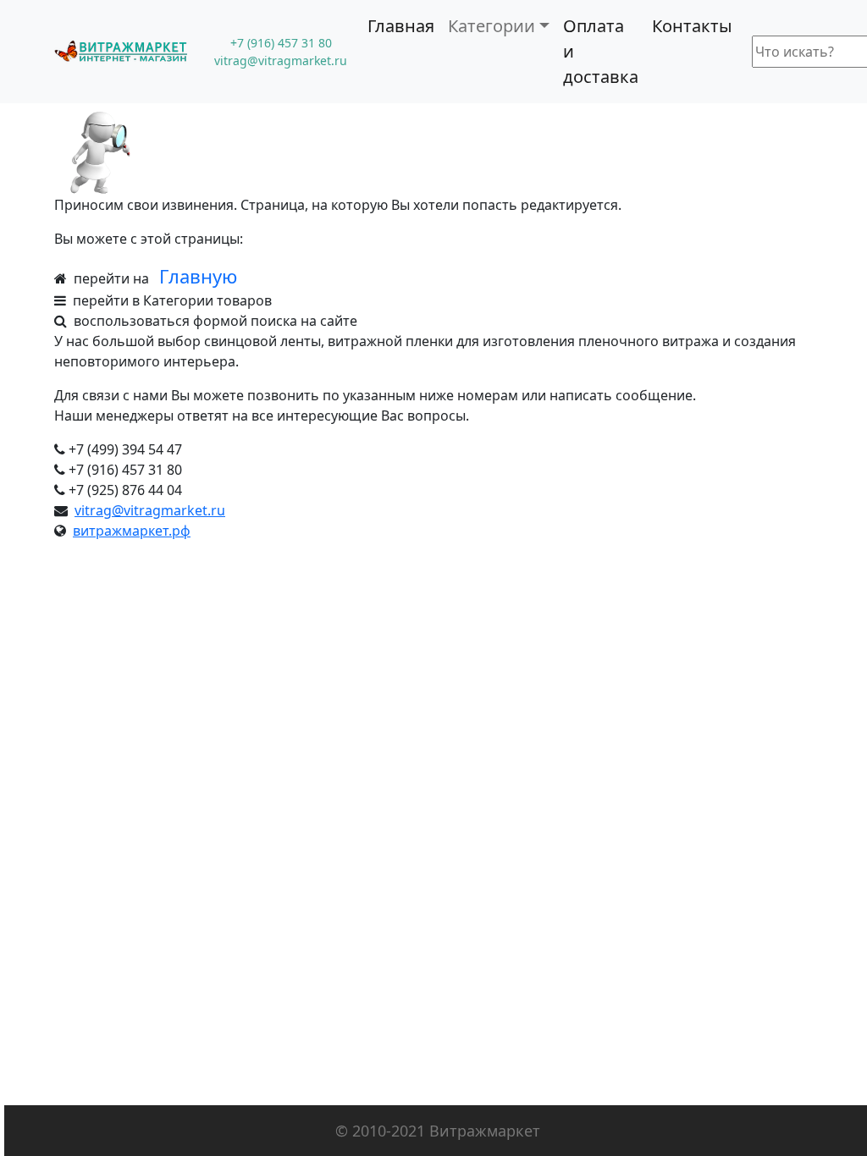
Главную (198, 276)
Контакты (692, 25)
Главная (400, 25)
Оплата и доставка (600, 51)
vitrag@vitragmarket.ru (150, 510)
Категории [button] (491, 25)
